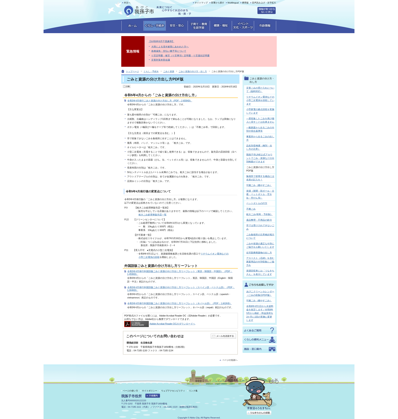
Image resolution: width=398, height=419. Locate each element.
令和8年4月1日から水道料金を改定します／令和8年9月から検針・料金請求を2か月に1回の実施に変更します (259, 313)
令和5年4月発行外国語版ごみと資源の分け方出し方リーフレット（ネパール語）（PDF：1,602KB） (179, 303)
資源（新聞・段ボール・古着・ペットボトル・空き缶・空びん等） (260, 194)
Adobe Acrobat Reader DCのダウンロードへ (172, 323)
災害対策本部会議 (160, 60)
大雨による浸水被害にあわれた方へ (170, 46)
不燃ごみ (251, 209)
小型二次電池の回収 (149, 257)
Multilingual (233, 3)
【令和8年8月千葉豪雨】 (161, 41)
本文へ (127, 3)
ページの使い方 (130, 390)
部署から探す (217, 3)
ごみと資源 (168, 71)
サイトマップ (201, 3)
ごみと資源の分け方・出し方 (193, 71)
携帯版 (245, 3)
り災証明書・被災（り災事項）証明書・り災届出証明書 (180, 55)
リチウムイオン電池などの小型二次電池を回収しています (260, 100)
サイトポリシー (149, 390)
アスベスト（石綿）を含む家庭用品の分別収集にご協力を (260, 261)
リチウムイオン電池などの (215, 253)
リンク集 (193, 390)
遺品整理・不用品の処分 (259, 220)
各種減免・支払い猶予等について (168, 51)
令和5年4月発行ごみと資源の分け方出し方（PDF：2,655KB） (159, 100)
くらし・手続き (151, 71)
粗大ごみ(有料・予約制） (259, 214)
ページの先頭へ (230, 360)
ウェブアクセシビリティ (173, 390)
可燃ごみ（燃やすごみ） (259, 185)
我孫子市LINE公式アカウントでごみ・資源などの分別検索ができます (260, 158)
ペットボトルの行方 (256, 203)
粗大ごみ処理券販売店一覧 (153, 214)
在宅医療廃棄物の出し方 (259, 252)
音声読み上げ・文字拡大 (264, 3)
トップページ (132, 71)
